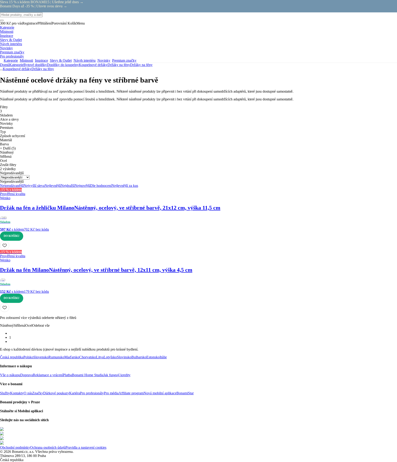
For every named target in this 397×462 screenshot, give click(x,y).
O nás (28, 393)
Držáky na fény (141, 65)
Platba (67, 375)
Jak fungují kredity (116, 375)
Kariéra (74, 393)
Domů (4, 65)
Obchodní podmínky (15, 447)
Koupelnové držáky (93, 65)
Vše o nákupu (10, 375)
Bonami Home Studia (87, 375)
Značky (37, 393)
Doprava (26, 375)
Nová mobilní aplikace (160, 393)
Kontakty (17, 393)
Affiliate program (131, 393)
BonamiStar (185, 393)
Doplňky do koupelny (63, 65)
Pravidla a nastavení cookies (85, 447)
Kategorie (16, 65)
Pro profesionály (92, 393)
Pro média (111, 393)
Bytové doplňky (35, 65)
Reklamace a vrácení (48, 375)
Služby (5, 393)
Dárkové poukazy (56, 393)
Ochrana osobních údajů (47, 447)
